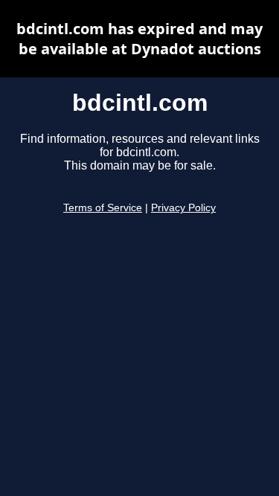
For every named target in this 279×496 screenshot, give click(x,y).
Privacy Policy (183, 207)
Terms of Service (102, 207)
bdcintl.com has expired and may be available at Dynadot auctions (139, 39)
